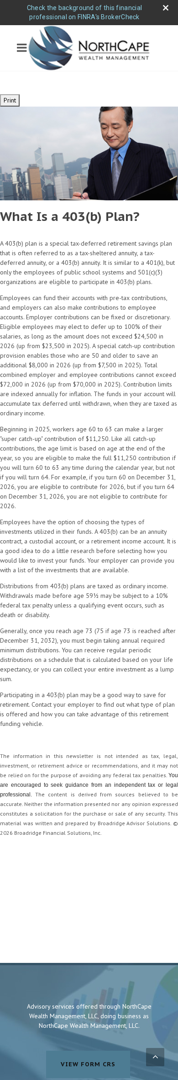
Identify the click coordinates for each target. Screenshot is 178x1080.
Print (10, 100)
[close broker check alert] (165, 8)
